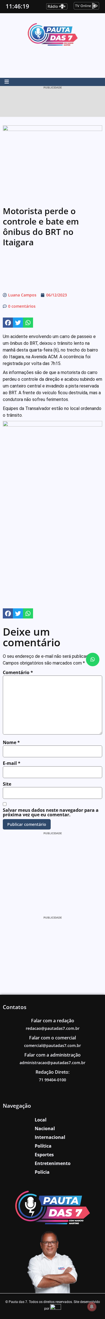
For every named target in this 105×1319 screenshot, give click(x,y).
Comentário (18, 672)
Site (7, 784)
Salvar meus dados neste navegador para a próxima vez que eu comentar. (51, 812)
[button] (8, 323)
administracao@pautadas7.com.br (52, 1062)
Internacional (50, 1137)
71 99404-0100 (52, 1079)
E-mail (11, 763)
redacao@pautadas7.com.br (53, 1028)
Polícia (42, 1172)
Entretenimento (53, 1163)
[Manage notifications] (91, 1306)
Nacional (45, 1128)
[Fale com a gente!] (92, 659)
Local (40, 1120)
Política (43, 1146)
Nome (11, 742)
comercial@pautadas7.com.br (52, 1045)
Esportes (44, 1155)
